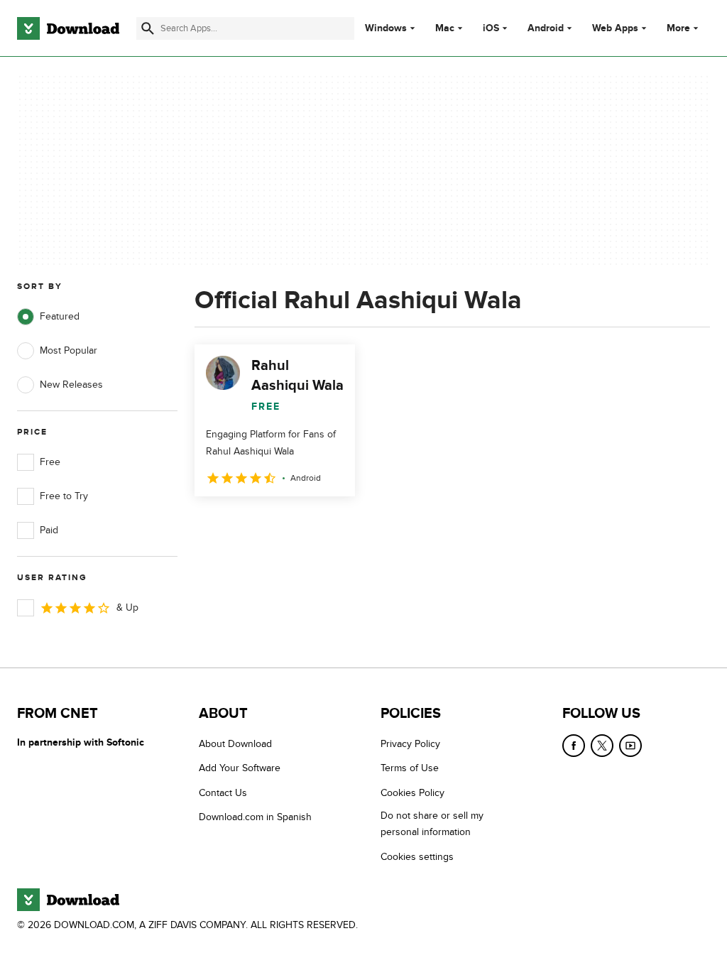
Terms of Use (410, 768)
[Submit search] (147, 28)
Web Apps (615, 28)
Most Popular (68, 350)
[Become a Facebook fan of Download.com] (573, 745)
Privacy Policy (410, 744)
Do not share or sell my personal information (432, 824)
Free (50, 462)
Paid (49, 530)
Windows (386, 28)
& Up (127, 607)
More (678, 28)
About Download (235, 744)
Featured (60, 316)
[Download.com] (68, 28)
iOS (491, 28)
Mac (444, 28)
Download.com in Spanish (255, 817)
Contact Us (223, 793)
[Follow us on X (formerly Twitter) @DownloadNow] (602, 745)
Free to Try (64, 496)
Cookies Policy (412, 793)
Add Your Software (239, 768)
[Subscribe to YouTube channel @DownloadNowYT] (630, 745)
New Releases (71, 384)
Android (546, 28)
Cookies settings (417, 857)
